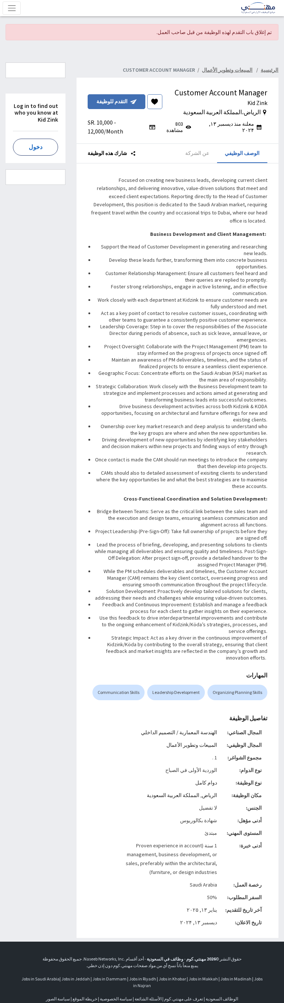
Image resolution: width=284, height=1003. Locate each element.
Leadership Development (176, 692)
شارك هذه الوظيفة (108, 153)
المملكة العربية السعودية (173, 795)
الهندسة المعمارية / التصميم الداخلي (179, 732)
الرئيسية (269, 70)
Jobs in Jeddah (75, 979)
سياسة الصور (58, 999)
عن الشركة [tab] (197, 153)
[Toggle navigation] (12, 7)
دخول (36, 146)
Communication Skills (118, 692)
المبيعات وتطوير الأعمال (191, 745)
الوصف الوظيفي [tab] (242, 153)
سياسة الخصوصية (116, 999)
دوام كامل (206, 782)
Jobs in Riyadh (142, 979)
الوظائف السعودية (222, 999)
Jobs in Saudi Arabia (40, 979)
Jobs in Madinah (235, 979)
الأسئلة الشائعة (148, 999)
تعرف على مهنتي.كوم (183, 999)
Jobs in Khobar (172, 979)
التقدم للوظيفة (112, 101)
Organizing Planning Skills (237, 692)
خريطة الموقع (84, 999)
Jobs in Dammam (109, 979)
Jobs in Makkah (203, 979)
